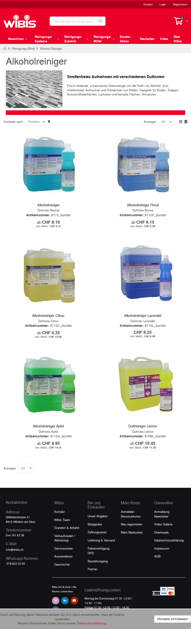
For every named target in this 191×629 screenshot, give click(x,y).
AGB (157, 556)
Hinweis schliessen (172, 618)
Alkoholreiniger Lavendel (142, 315)
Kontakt (148, 4)
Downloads (161, 532)
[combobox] (78, 21)
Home (5, 48)
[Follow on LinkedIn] (65, 600)
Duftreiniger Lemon (142, 426)
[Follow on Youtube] (74, 600)
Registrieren (180, 4)
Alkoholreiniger (48, 204)
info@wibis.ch (15, 549)
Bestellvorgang (98, 561)
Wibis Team (62, 520)
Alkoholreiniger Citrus (48, 315)
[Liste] (186, 122)
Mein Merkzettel (132, 532)
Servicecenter (63, 548)
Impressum (161, 548)
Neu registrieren (131, 524)
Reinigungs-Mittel (23, 48)
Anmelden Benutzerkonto (130, 513)
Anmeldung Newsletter (161, 513)
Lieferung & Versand (101, 540)
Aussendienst (63, 556)
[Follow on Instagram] (55, 600)
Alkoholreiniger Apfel (48, 426)
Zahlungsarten (97, 532)
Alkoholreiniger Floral (143, 204)
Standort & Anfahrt (66, 527)
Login (163, 4)
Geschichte (62, 564)
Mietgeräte (95, 524)
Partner (92, 569)
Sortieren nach (13, 121)
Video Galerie (163, 524)
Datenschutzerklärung (169, 540)
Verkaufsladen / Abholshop (64, 538)
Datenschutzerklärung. (92, 623)
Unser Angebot (98, 516)
